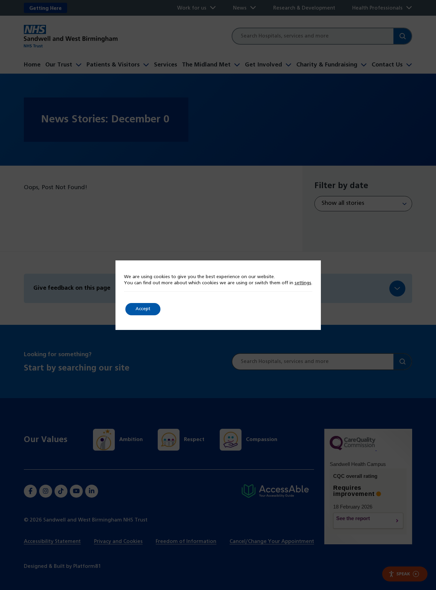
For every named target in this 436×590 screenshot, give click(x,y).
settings (303, 283)
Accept (143, 309)
